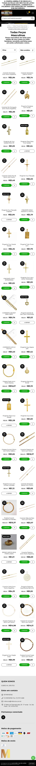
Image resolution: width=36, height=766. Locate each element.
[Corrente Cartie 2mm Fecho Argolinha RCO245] (14, 596)
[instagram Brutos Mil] (3, 717)
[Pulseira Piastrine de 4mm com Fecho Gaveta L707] (14, 630)
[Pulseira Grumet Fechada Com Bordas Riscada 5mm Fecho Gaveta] (14, 527)
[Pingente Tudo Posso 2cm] (32, 254)
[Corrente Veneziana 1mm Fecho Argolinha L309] (14, 82)
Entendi (31, 763)
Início (9, 26)
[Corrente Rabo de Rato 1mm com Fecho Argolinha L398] (32, 527)
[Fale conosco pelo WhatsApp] (33, 758)
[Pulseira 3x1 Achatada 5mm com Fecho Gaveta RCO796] (32, 630)
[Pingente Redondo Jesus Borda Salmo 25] (32, 596)
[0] (27, 13)
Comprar (6, 82)
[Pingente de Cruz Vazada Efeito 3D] (14, 151)
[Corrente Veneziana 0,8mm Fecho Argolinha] (32, 82)
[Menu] (33, 13)
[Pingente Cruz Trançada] (32, 184)
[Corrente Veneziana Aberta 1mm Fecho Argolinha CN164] (32, 493)
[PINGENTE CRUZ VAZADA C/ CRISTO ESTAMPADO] (32, 219)
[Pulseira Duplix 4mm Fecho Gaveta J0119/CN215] (14, 391)
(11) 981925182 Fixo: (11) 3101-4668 (14, 698)
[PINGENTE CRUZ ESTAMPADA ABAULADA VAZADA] (14, 288)
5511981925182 (8, 695)
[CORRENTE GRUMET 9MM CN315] (14, 322)
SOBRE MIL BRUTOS (8, 685)
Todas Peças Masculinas (19, 26)
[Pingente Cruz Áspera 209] (32, 356)
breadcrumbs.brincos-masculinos (17, 27)
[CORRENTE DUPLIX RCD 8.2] (14, 356)
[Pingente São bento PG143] (32, 391)
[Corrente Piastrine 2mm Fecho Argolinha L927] (32, 562)
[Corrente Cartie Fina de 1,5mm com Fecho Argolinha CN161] (14, 185)
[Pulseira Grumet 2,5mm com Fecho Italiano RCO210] (14, 459)
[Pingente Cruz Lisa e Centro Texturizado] (32, 287)
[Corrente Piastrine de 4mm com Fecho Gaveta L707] (32, 459)
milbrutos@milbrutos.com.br (12, 701)
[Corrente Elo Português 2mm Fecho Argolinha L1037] (14, 116)
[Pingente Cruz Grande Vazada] (14, 254)
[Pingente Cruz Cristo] (32, 424)
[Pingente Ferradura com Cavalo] (32, 115)
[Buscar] (32, 18)
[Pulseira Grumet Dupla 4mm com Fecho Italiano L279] (32, 664)
